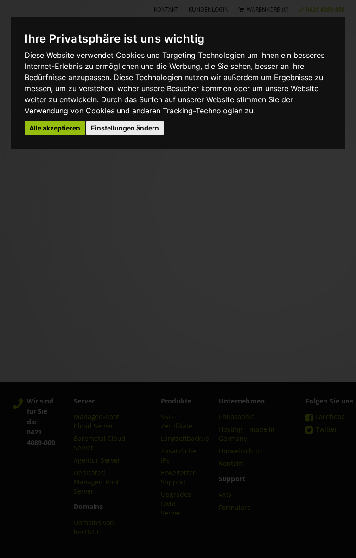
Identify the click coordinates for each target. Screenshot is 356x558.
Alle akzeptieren (54, 128)
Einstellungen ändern (125, 128)
